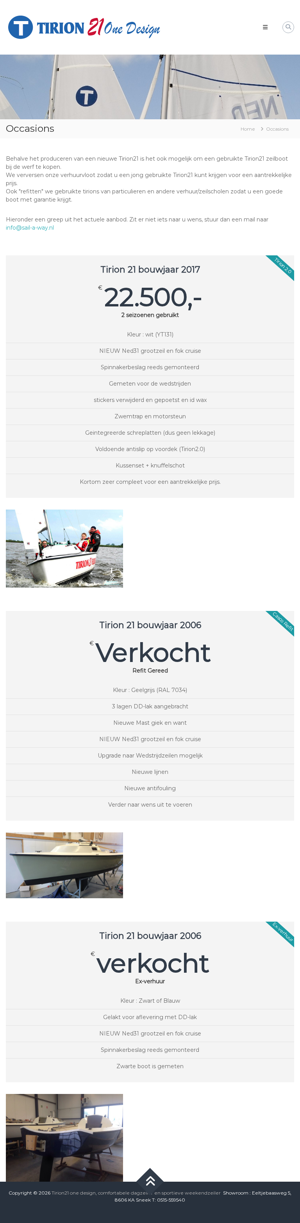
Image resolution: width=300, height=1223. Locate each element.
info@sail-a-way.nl (30, 227)
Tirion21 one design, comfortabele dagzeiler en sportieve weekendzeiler (136, 1193)
